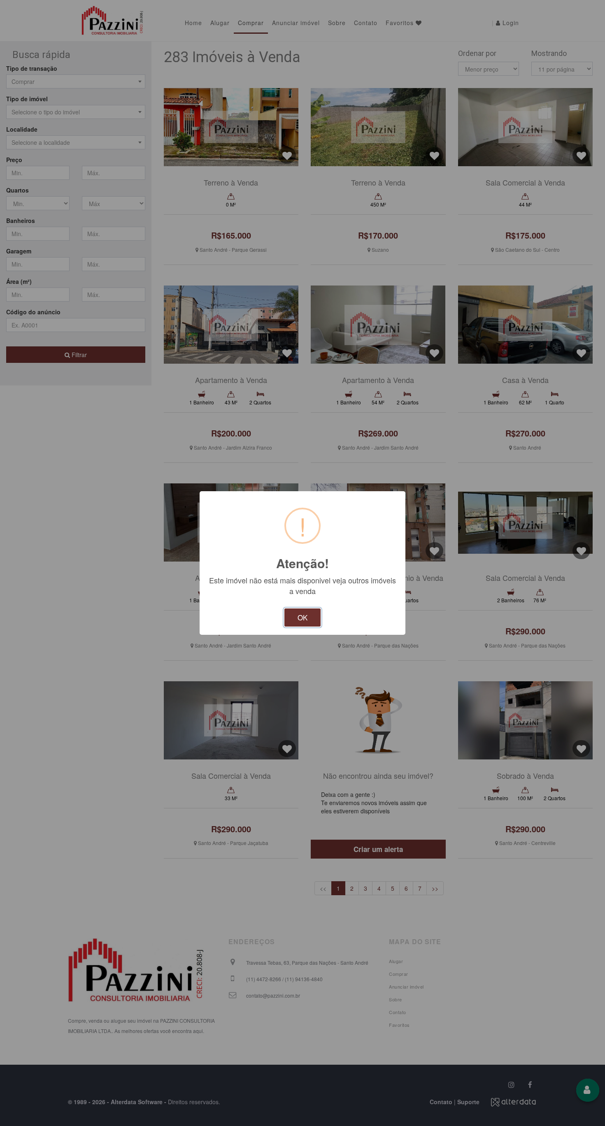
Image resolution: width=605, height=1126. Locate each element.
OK (302, 617)
